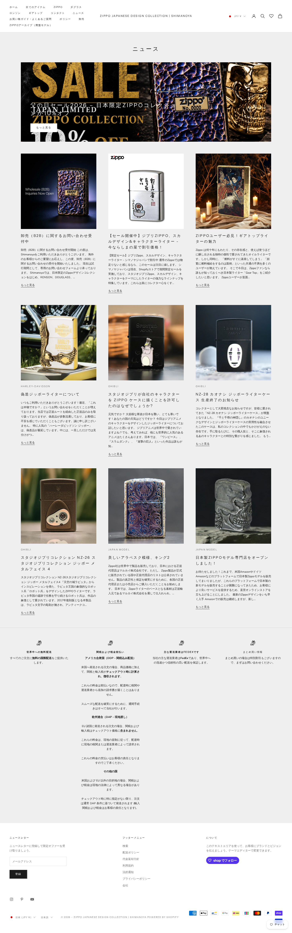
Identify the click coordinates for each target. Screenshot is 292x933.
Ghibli (113, 386)
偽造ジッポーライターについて (50, 394)
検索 (125, 846)
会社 (125, 885)
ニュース (78, 13)
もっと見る (43, 127)
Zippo (58, 7)
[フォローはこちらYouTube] (32, 899)
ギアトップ (36, 13)
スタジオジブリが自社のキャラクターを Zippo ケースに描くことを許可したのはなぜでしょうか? (144, 400)
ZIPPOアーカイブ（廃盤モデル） (31, 25)
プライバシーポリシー (136, 879)
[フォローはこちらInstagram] (12, 899)
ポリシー (65, 18)
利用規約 (128, 866)
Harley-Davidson (35, 386)
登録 (18, 874)
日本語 (45, 917)
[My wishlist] (271, 15)
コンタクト (58, 13)
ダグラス (76, 7)
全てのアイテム (35, 7)
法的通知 (128, 872)
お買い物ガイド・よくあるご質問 (31, 18)
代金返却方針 (131, 859)
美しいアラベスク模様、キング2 (139, 557)
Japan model (119, 549)
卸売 (81, 18)
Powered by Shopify (163, 917)
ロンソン (15, 13)
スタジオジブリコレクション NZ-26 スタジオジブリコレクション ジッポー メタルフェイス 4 (58, 563)
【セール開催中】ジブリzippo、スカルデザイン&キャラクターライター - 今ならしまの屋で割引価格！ (144, 241)
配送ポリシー (131, 852)
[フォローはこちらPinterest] (22, 899)
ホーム (14, 7)
